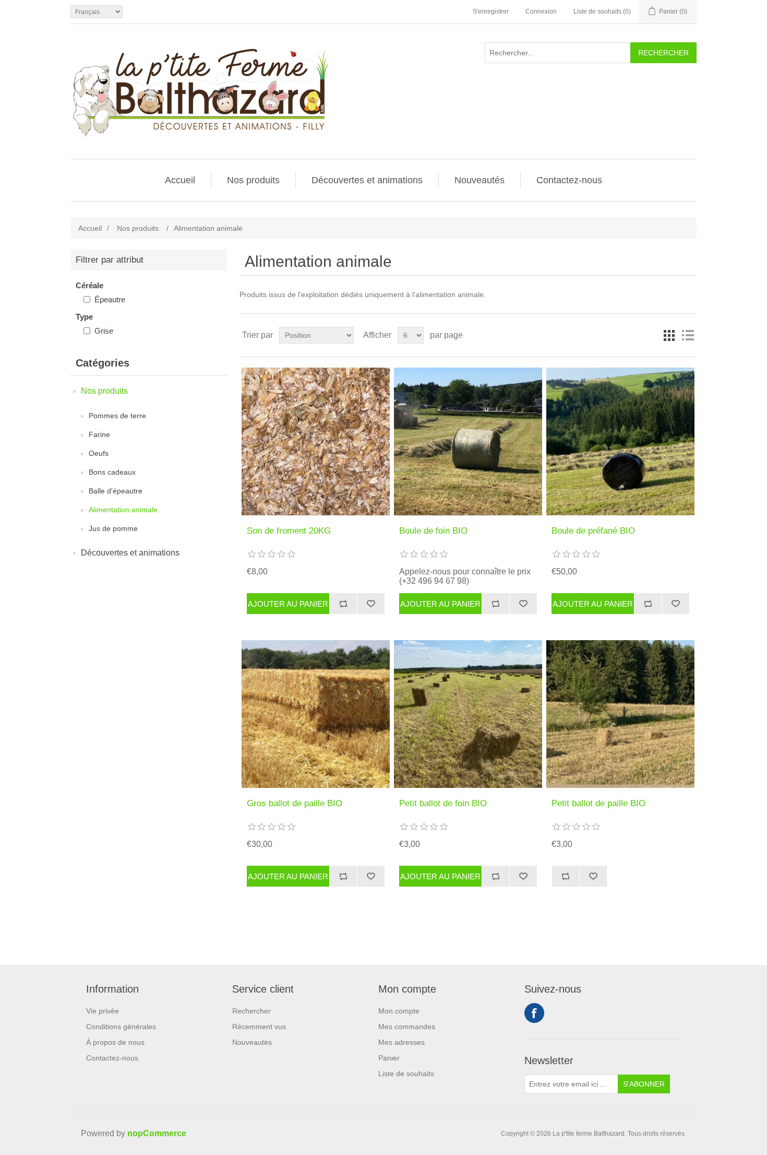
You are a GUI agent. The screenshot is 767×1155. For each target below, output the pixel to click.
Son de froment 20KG (289, 531)
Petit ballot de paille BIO (598, 803)
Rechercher (663, 53)
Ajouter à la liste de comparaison (343, 603)
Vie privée (102, 1011)
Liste (687, 335)
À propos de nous (115, 1042)
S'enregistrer (491, 11)
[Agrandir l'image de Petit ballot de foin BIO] (468, 714)
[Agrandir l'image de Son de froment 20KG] (315, 441)
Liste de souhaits (406, 1073)
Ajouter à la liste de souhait (371, 603)
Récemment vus (259, 1026)
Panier (389, 1058)
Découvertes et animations (367, 180)
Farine (99, 434)
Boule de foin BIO (433, 531)
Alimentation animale (123, 509)
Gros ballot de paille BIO (294, 803)
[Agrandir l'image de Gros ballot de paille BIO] (315, 714)
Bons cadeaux (112, 472)
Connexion (541, 11)
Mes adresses (401, 1042)
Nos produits (253, 180)
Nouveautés (479, 180)
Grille (669, 335)
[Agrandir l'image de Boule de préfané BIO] (620, 441)
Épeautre (109, 299)
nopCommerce (156, 1133)
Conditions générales (121, 1026)
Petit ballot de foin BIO (443, 803)
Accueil (180, 180)
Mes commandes (406, 1026)
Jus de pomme (113, 528)
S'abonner (644, 1084)
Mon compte (399, 1011)
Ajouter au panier (288, 603)
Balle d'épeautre (115, 491)
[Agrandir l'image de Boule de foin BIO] (468, 441)
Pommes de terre (117, 415)
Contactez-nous (569, 180)
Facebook (534, 1013)
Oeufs (99, 453)
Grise (103, 330)
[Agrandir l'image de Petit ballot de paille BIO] (620, 714)
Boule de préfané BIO (593, 531)
